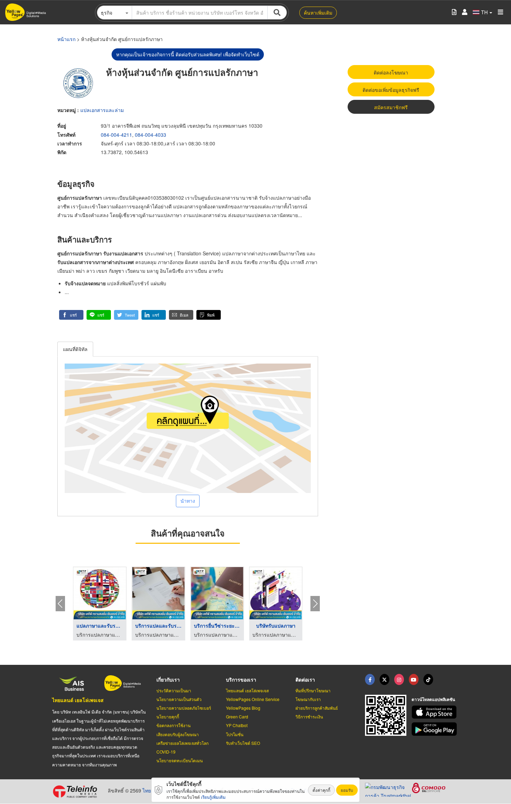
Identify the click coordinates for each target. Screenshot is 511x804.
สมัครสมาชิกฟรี (391, 107)
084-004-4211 (116, 134)
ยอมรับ (347, 790)
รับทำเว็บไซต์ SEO (243, 743)
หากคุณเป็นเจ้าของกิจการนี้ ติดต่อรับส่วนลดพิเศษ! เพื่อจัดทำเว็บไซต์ (187, 54)
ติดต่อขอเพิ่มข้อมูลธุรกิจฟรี (391, 89)
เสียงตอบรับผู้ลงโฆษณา (177, 734)
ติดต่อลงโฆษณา (391, 72)
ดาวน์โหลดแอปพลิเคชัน (433, 699)
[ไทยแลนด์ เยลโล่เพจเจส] (384, 679)
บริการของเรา (241, 679)
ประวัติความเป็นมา (173, 690)
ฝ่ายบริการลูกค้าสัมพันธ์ (316, 708)
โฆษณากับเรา (308, 699)
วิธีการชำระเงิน (309, 716)
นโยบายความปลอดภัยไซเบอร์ (183, 708)
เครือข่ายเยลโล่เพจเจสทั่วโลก (182, 743)
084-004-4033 (150, 134)
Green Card (237, 716)
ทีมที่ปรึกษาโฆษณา (313, 690)
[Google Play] (435, 729)
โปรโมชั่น (234, 734)
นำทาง (187, 500)
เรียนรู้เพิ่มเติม (213, 797)
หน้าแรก (66, 38)
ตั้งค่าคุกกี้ (321, 790)
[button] (71, 315)
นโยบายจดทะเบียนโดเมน (179, 760)
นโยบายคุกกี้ (167, 716)
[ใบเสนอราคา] (454, 12)
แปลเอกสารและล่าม (102, 109)
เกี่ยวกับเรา (168, 679)
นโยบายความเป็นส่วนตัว (179, 699)
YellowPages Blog (243, 708)
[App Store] (435, 712)
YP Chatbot (237, 725)
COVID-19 (166, 752)
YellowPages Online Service (252, 699)
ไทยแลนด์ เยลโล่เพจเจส (78, 699)
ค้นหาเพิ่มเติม (318, 12)
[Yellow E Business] (370, 679)
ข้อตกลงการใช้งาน (173, 725)
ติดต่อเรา (305, 679)
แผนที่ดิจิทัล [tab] (75, 348)
